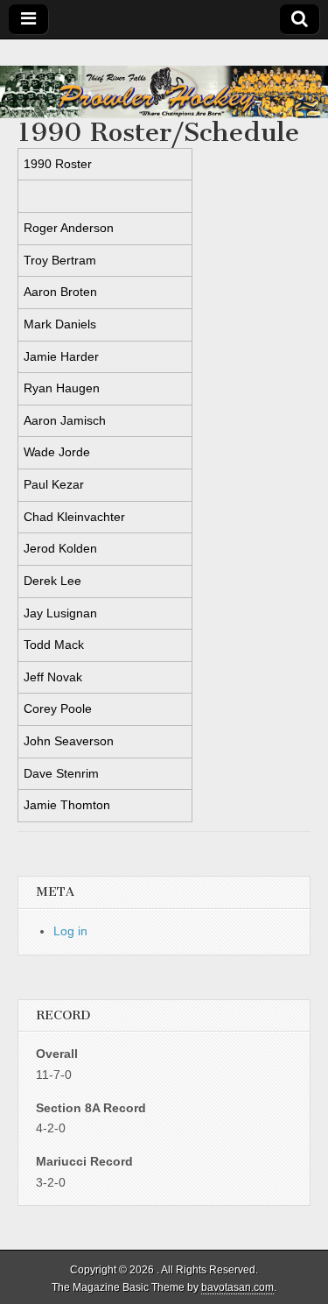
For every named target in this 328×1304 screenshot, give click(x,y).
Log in (70, 931)
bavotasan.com (237, 1287)
